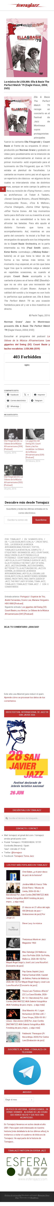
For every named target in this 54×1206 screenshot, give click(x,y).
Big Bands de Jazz (27, 552)
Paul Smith (29, 579)
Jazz (7, 566)
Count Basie (42, 552)
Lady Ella (26, 573)
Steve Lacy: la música (32, 923)
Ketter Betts (11, 568)
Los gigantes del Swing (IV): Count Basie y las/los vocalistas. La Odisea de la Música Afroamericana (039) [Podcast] (35, 449)
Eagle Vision (11, 555)
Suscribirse (41, 520)
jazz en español (35, 566)
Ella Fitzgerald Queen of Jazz (30, 560)
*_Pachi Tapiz (41, 542)
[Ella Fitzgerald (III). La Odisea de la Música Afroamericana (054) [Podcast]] (13, 434)
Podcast (26, 547)
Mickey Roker (31, 576)
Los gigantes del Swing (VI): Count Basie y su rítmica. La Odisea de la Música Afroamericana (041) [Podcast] (27, 610)
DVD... (7, 544)
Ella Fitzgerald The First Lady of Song (24, 563)
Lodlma (36, 573)
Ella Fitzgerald (26, 555)
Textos (35, 547)
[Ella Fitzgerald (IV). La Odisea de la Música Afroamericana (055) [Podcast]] (13, 470)
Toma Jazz (39, 581)
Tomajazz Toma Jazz (27, 584)
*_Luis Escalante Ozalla (21, 542)
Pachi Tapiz (17, 579)
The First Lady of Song (22, 581)
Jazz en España (18, 566)
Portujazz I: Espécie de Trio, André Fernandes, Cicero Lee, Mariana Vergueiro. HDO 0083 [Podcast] (27, 600)
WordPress (34, 1197)
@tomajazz (16, 852)
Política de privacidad (13, 1195)
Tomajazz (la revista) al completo (23, 550)
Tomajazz (10, 584)
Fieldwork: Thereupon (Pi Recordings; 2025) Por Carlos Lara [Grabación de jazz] (35, 1037)
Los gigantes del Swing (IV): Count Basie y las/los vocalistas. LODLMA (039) (27, 344)
